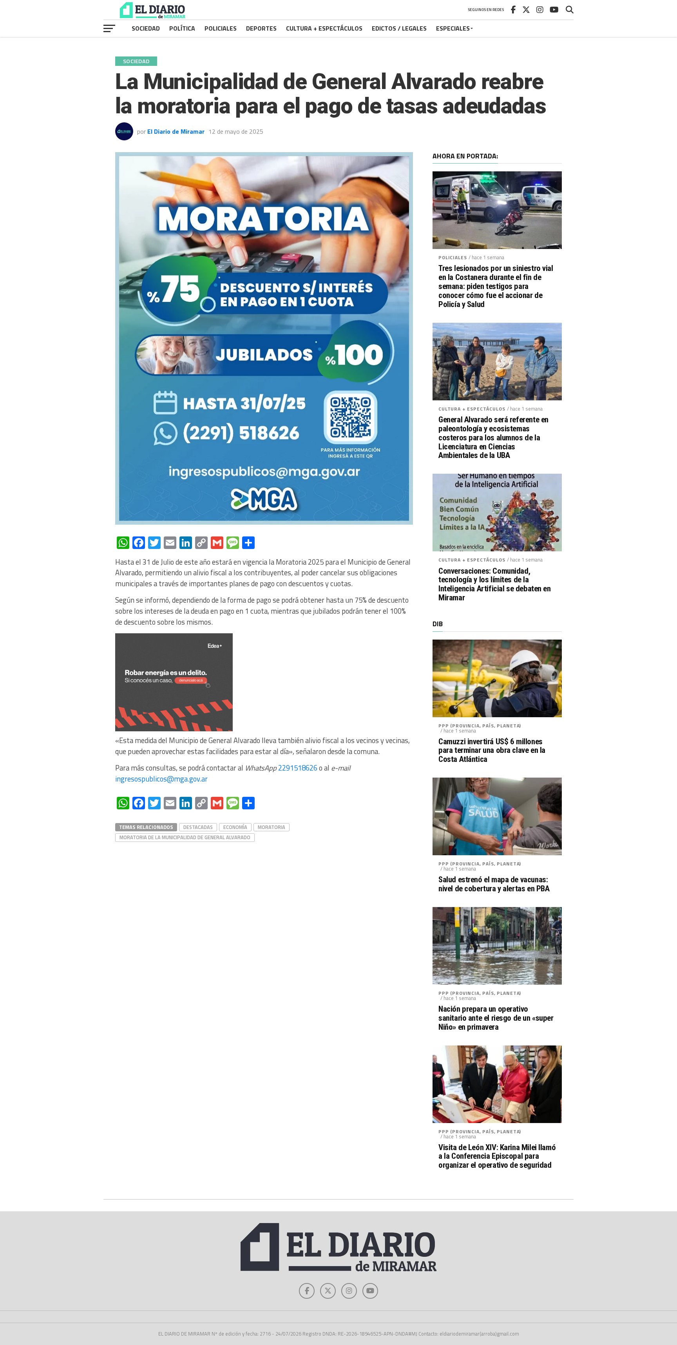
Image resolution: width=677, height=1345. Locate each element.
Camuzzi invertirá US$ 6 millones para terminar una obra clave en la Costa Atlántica (491, 750)
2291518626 (297, 767)
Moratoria (271, 827)
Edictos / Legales (399, 28)
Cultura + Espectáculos (324, 28)
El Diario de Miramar (176, 131)
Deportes (261, 28)
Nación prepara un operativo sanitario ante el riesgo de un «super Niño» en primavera (496, 1018)
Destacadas (198, 827)
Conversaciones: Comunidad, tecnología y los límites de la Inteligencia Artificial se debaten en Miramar (494, 585)
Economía (235, 827)
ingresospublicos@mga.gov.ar (161, 778)
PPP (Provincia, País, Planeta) (479, 725)
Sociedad (146, 28)
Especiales (453, 28)
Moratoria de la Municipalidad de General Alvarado (184, 837)
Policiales (221, 28)
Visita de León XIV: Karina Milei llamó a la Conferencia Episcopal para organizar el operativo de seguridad (497, 1156)
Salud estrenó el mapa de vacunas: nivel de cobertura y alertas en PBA (493, 884)
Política (182, 28)
